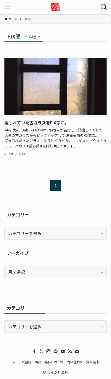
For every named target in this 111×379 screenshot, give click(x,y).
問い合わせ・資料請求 (83, 361)
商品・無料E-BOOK (49, 361)
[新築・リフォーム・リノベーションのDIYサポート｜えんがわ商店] (55, 7)
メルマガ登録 (21, 361)
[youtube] (62, 351)
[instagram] (48, 351)
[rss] (70, 351)
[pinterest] (55, 351)
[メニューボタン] (7, 7)
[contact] (77, 351)
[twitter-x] (41, 351)
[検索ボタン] (104, 7)
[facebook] (34, 351)
